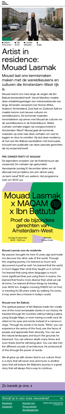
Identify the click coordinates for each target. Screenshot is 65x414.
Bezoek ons (28, 403)
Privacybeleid (29, 406)
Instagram (7, 406)
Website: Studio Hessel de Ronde (53, 403)
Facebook (7, 403)
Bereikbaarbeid (30, 410)
